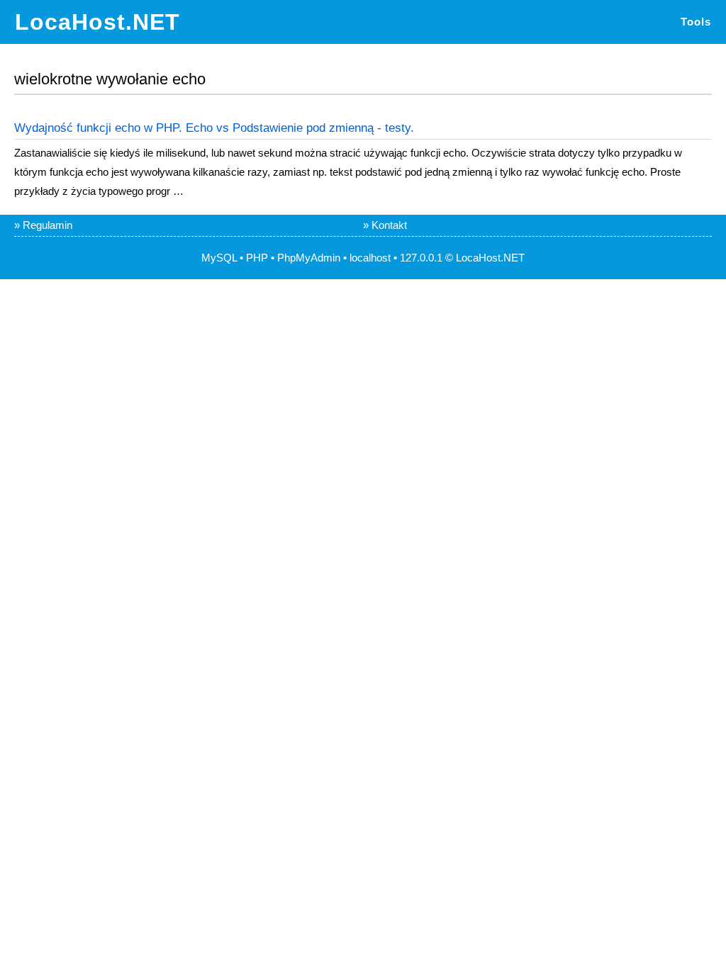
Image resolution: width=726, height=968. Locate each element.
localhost (370, 258)
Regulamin (47, 225)
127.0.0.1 (421, 258)
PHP (257, 258)
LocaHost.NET (97, 22)
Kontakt (389, 225)
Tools (696, 22)
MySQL (219, 258)
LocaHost (478, 258)
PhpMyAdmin (308, 258)
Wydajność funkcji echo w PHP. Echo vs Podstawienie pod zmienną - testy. (214, 128)
